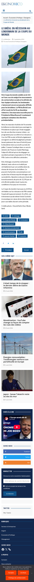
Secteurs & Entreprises (8, 526)
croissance (24, 220)
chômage (17, 216)
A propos (4, 560)
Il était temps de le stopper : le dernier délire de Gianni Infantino (16, 285)
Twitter (8, 243)
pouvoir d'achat (9, 236)
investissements (10, 232)
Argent (3, 531)
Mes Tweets (7, 513)
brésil (6, 216)
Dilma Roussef (9, 224)
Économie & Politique (15, 18)
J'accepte (11, 572)
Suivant (26, 250)
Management (5, 539)
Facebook (3, 243)
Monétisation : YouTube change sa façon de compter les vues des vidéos (16, 322)
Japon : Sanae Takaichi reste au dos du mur (16, 395)
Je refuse (23, 572)
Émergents (27, 18)
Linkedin (13, 243)
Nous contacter (6, 564)
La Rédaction (6, 39)
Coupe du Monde (10, 220)
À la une (5, 41)
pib (21, 232)
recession (23, 236)
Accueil (5, 18)
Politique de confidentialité (17, 578)
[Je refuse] (32, 573)
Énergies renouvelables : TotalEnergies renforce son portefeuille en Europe (15, 359)
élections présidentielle (12, 228)
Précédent (8, 250)
